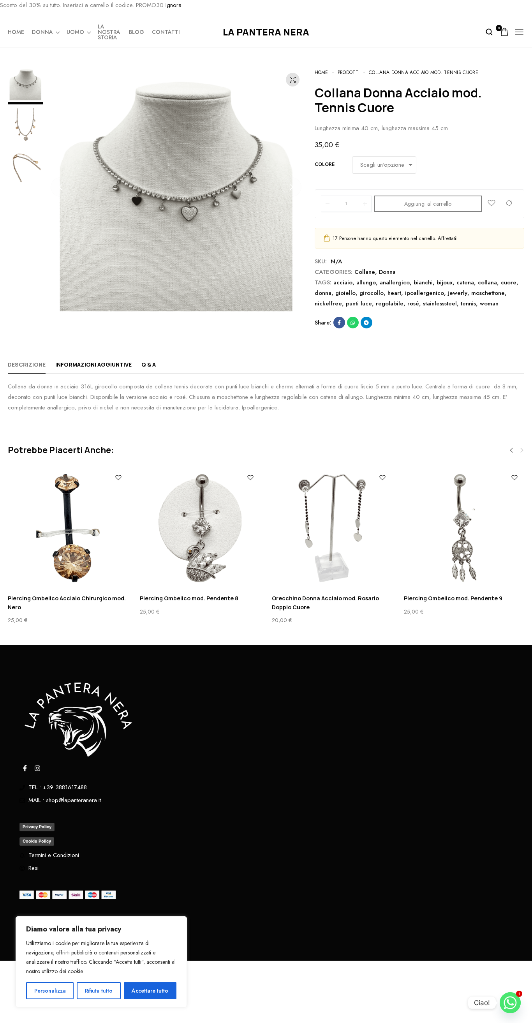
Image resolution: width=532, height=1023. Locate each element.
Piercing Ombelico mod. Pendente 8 (189, 598)
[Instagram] (37, 768)
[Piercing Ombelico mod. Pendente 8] (200, 528)
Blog (136, 32)
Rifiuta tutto (99, 991)
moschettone (488, 293)
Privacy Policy (37, 826)
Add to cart (496, 1008)
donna (323, 293)
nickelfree (328, 303)
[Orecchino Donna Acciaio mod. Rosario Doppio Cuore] (332, 528)
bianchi (423, 282)
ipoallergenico (424, 293)
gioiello (345, 293)
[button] (60, 187)
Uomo (75, 32)
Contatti (166, 32)
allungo (366, 282)
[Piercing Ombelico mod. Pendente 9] (464, 528)
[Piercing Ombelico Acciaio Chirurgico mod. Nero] (68, 528)
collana (487, 282)
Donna (42, 32)
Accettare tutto (150, 991)
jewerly (457, 293)
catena (465, 282)
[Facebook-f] (25, 768)
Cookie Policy (37, 841)
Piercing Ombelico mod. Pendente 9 (453, 598)
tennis (468, 303)
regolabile (389, 303)
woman (489, 303)
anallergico (395, 282)
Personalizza (50, 991)
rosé (413, 303)
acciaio (342, 282)
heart (394, 293)
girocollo (371, 293)
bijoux (445, 282)
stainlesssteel (440, 303)
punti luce (359, 303)
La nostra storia (109, 32)
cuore (508, 282)
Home (16, 32)
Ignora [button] (173, 5)
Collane (364, 272)
